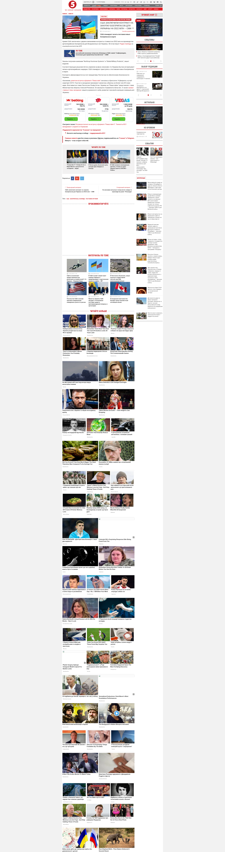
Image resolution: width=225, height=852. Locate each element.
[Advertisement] (98, 108)
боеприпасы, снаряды (77, 198)
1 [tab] (145, 61)
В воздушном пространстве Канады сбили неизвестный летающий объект (119, 300)
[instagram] (134, 2)
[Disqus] (98, 231)
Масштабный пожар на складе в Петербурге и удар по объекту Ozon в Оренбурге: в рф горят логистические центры (155, 186)
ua (125, 2)
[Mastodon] (151, 2)
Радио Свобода (125, 44)
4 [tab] (153, 61)
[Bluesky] (154, 2)
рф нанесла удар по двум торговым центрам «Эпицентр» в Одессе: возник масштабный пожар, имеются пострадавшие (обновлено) (155, 303)
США (67, 198)
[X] (147, 2)
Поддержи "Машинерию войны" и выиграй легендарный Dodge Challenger (144, 76)
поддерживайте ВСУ (97, 133)
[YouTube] (157, 2)
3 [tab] (150, 61)
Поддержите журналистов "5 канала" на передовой (81, 130)
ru (128, 2)
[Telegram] (141, 2)
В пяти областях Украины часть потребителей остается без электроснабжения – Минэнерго (148, 57)
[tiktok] (137, 2)
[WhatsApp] (144, 2)
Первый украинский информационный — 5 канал (72, 6)
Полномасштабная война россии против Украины (116, 19)
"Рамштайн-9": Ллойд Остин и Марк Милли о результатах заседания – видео (76, 166)
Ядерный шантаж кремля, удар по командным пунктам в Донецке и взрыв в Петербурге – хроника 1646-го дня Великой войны (155, 229)
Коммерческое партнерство (141, 133)
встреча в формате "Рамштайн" (89, 80)
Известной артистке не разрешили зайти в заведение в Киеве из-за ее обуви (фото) (155, 216)
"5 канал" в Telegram (126, 138)
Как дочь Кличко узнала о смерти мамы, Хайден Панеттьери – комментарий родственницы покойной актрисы (155, 259)
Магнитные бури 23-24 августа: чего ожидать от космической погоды (154, 290)
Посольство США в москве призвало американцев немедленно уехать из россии (76, 300)
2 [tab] (148, 61)
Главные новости (71, 138)
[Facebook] (131, 2)
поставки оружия (92, 198)
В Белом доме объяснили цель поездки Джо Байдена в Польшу (98, 166)
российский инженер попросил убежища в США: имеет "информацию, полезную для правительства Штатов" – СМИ (101, 54)
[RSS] (161, 2)
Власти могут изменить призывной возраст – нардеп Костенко (155, 314)
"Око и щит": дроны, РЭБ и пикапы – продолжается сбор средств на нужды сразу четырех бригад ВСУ (143, 90)
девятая (74, 80)
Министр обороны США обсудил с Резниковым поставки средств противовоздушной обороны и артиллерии (98, 302)
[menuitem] (87, 5)
